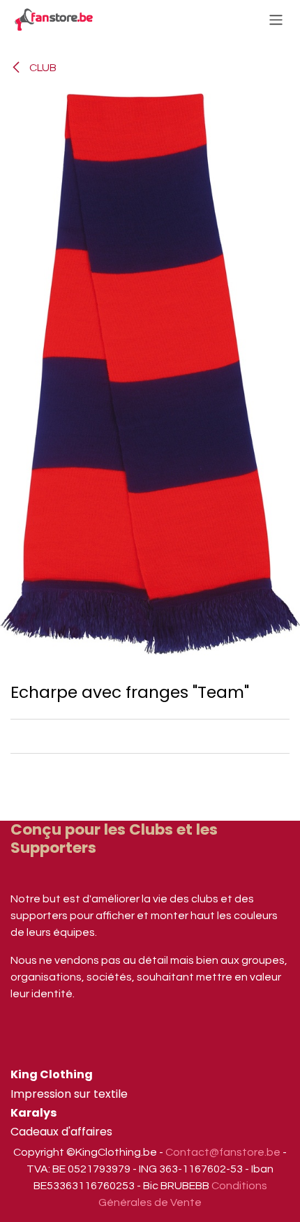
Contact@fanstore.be (222, 1152)
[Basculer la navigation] (276, 19)
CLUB (42, 67)
